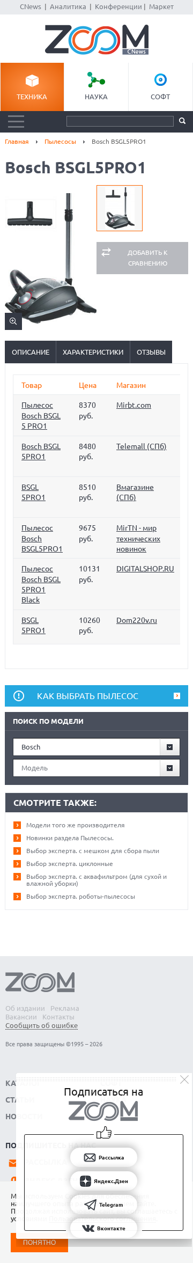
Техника (32, 96)
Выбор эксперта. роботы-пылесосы (80, 896)
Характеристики (93, 352)
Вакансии (21, 1016)
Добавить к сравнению (148, 258)
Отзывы (151, 352)
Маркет (161, 6)
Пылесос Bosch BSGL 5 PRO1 (41, 415)
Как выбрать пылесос (87, 696)
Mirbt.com (133, 405)
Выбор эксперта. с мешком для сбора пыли (92, 850)
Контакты (58, 1016)
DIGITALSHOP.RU (145, 568)
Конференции (118, 6)
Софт (160, 96)
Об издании (25, 1008)
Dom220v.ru (136, 620)
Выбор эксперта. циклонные (69, 863)
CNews (30, 6)
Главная (17, 141)
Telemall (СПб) (141, 446)
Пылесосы (60, 141)
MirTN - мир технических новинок (138, 538)
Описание (30, 352)
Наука (96, 96)
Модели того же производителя (75, 824)
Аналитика (68, 6)
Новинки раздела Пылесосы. (70, 837)
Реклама (64, 1008)
